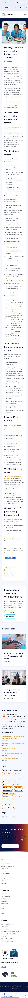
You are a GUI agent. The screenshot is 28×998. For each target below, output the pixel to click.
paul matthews (18, 799)
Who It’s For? (4, 876)
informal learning (14, 778)
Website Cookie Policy (7, 941)
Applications (4, 868)
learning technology (7, 790)
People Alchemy (12, 714)
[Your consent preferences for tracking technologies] (25, 995)
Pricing (3, 878)
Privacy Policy (5, 817)
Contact (21, 7)
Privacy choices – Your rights (8, 933)
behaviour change (7, 770)
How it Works (4, 871)
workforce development (11, 575)
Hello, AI (3, 936)
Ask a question (10, 616)
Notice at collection (7, 996)
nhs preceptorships (10, 572)
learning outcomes (7, 787)
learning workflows (7, 796)
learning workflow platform (9, 793)
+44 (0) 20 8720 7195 (7, 2)
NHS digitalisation (6, 898)
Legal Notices (4, 926)
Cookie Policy (12, 817)
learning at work (6, 784)
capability (5, 773)
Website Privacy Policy (7, 938)
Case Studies (4, 903)
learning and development (8, 781)
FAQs (2, 880)
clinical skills (6, 776)
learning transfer (18, 790)
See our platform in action (10, 846)
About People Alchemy (7, 924)
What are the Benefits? (7, 873)
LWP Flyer (4, 894)
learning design (16, 784)
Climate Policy (5, 929)
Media (3, 911)
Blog (2, 906)
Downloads (4, 901)
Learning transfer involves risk (10, 758)
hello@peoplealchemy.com (21, 2)
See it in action (10, 612)
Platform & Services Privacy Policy (10, 931)
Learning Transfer (5, 896)
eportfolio (12, 567)
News (2, 908)
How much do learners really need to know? (13, 743)
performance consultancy (8, 801)
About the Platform (6, 863)
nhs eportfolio (9, 569)
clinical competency (15, 773)
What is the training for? (8, 748)
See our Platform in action (8, 866)
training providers (7, 804)
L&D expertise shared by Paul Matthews (12, 753)
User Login (7, 7)
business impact (17, 770)
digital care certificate (16, 776)
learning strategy (18, 787)
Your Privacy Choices (11, 994)
